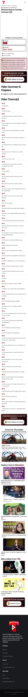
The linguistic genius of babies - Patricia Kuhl (14, 574)
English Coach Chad (6, 483)
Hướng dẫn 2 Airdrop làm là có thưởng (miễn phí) (14, 535)
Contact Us (5, 664)
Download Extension (8, 656)
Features (5, 649)
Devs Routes (16, 692)
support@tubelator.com (9, 681)
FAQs (4, 675)
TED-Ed (8, 55)
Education (19, 465)
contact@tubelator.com (9, 667)
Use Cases (5, 653)
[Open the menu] (25, 2)
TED (3, 555)
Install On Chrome (15, 603)
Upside (3, 519)
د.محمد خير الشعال (8, 501)
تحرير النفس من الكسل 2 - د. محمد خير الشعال (14, 499)
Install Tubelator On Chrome (15, 79)
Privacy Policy (6, 678)
